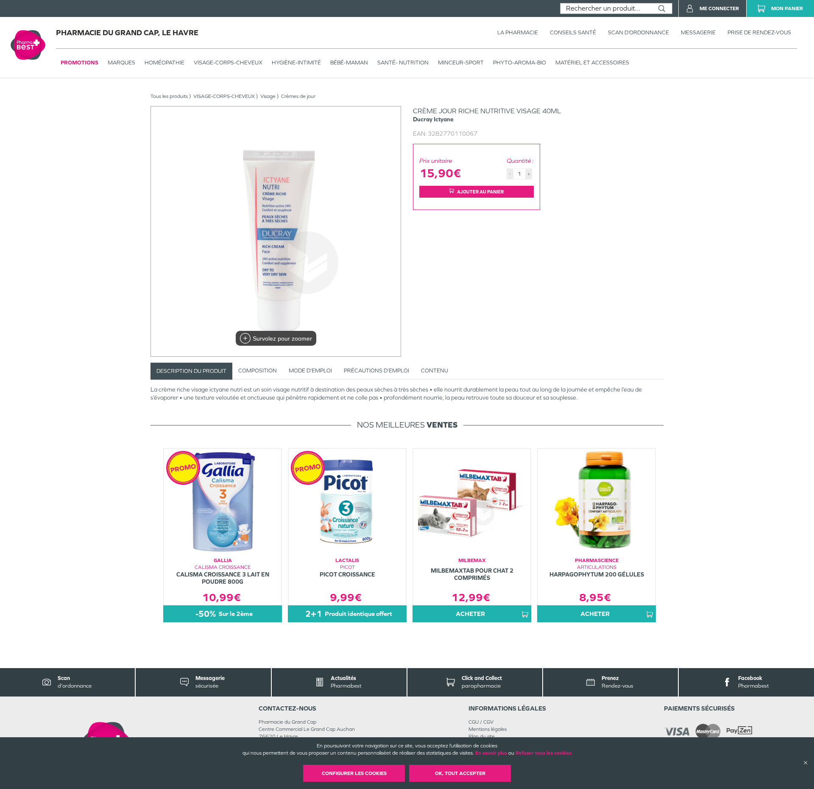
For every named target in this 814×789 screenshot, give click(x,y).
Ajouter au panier (480, 191)
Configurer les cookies (354, 773)
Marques (121, 62)
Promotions (79, 62)
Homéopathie (164, 62)
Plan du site (481, 736)
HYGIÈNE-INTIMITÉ (296, 62)
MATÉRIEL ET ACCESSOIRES (592, 62)
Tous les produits (169, 96)
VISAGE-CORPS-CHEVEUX (228, 62)
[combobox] (606, 8)
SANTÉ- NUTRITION (403, 62)
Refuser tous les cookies (543, 753)
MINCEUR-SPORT (461, 62)
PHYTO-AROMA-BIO (519, 62)
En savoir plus (491, 753)
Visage (268, 96)
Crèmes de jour (298, 96)
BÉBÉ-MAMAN (349, 62)
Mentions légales (487, 729)
